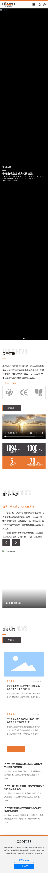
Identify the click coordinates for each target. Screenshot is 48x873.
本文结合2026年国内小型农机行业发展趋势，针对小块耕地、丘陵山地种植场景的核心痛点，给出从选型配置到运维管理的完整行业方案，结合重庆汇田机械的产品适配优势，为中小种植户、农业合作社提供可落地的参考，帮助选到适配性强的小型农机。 (23, 773)
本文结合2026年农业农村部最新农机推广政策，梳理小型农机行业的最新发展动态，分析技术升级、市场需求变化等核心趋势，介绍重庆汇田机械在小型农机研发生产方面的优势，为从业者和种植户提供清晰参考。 (23, 730)
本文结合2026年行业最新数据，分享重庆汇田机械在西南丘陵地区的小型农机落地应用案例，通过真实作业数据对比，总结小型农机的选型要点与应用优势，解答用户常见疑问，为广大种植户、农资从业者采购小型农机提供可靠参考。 (23, 696)
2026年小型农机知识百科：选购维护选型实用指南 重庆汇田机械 (24, 787)
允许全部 (24, 866)
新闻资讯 (11, 681)
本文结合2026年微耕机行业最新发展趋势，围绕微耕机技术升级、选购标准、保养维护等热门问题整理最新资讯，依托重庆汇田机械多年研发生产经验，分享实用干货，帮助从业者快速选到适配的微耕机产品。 (23, 817)
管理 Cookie (24, 860)
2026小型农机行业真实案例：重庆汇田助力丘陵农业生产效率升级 (23, 687)
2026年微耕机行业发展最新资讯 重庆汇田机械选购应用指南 (23, 809)
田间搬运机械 (13, 603)
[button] (6, 542)
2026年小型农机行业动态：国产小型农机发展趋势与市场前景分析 (23, 720)
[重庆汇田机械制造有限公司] (8, 4)
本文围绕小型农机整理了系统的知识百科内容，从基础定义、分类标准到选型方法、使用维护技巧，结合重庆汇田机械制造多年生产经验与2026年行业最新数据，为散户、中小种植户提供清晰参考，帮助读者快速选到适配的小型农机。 (23, 795)
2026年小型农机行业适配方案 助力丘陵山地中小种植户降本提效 (23, 765)
